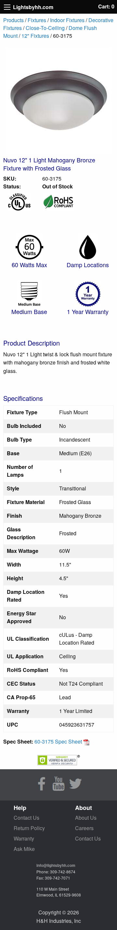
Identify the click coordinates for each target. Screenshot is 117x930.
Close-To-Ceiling (45, 28)
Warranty (24, 838)
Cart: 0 (106, 6)
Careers (84, 828)
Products (13, 20)
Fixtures (37, 20)
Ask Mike (24, 849)
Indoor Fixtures (67, 20)
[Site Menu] (7, 7)
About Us (86, 817)
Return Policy (29, 828)
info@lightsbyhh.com (55, 865)
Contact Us (26, 817)
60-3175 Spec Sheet (58, 741)
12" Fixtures (35, 35)
